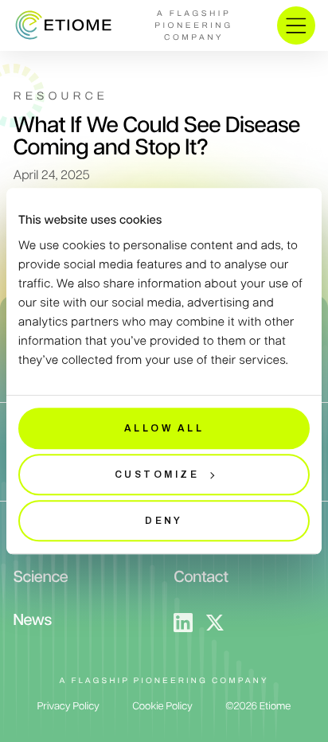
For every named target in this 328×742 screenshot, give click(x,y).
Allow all (164, 428)
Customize (157, 474)
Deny (164, 520)
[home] (62, 26)
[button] (296, 25)
